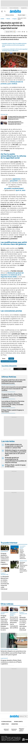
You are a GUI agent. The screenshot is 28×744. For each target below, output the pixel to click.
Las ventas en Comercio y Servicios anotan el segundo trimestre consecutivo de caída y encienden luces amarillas (12, 403)
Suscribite (20, 368)
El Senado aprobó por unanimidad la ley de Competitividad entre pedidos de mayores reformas (16, 460)
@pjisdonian (16, 179)
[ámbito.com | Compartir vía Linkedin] (22, 31)
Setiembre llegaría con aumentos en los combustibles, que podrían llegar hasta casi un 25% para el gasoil (15, 452)
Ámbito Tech (5, 724)
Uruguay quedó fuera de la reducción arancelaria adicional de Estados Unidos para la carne (17, 118)
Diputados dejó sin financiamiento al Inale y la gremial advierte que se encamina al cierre (23, 567)
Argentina (14, 724)
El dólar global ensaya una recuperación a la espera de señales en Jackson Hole (14, 446)
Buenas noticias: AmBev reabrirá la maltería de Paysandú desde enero (23, 554)
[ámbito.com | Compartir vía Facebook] (19, 31)
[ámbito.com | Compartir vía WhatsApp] (17, 31)
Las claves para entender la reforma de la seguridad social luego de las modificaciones (14, 49)
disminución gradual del (12, 275)
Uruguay (14, 18)
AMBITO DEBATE (21, 730)
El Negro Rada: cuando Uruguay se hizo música (12, 411)
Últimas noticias (10, 15)
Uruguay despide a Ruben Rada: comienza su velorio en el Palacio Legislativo (11, 395)
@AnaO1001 (14, 181)
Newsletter (23, 716)
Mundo (8, 18)
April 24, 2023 (20, 190)
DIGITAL (6, 730)
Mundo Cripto (21, 15)
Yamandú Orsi (24, 7)
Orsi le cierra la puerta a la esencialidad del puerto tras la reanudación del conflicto (15, 123)
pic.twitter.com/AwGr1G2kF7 (14, 188)
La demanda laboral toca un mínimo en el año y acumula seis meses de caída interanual (5, 583)
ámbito (2, 18)
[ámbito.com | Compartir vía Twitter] (20, 31)
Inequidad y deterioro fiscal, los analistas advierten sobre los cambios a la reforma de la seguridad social (14, 45)
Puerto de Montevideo (14, 7)
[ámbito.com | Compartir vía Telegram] (24, 31)
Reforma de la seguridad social (8, 361)
